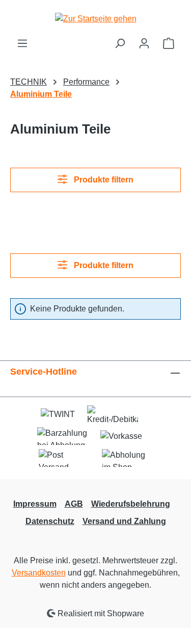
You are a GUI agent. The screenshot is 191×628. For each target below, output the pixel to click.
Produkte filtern (102, 179)
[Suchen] (119, 43)
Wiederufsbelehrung (130, 504)
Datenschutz (49, 521)
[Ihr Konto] (144, 43)
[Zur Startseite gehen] (96, 18)
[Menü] (22, 43)
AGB (74, 504)
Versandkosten (39, 572)
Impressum (35, 504)
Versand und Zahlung (124, 521)
